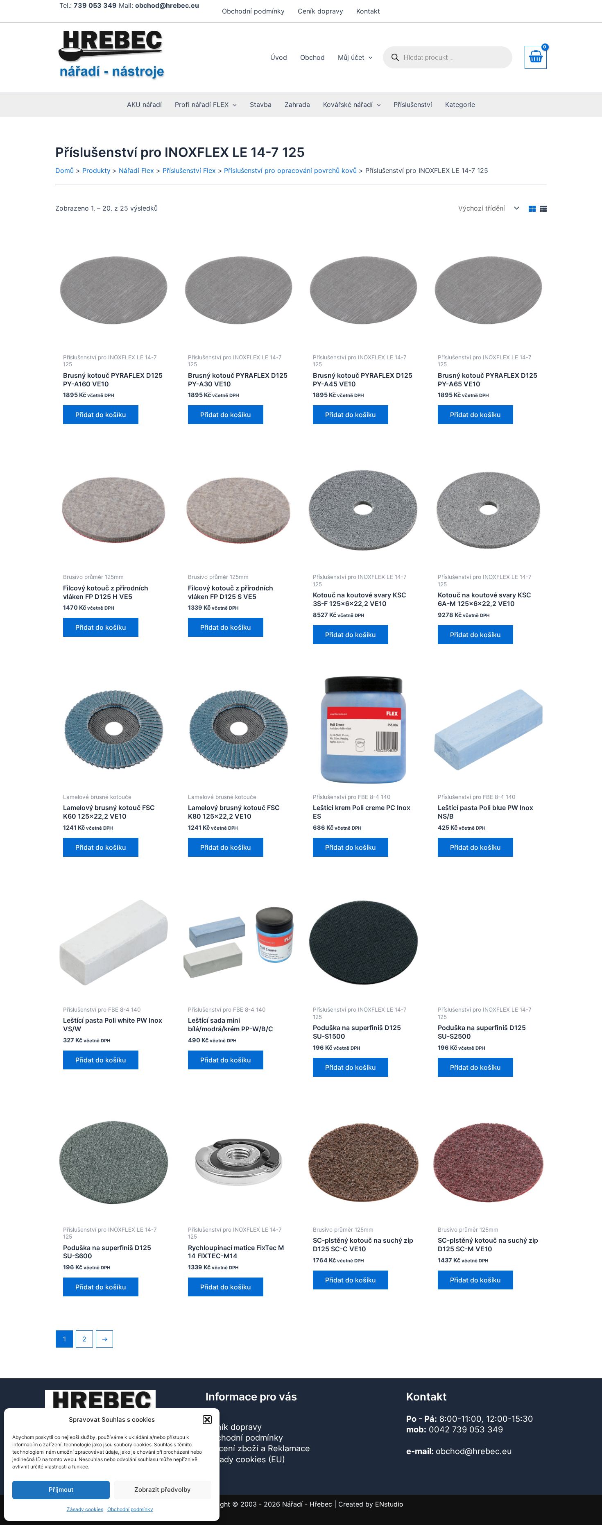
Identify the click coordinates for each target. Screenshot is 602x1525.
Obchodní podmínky (130, 1509)
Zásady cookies (85, 1509)
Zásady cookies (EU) (245, 1459)
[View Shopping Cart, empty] (536, 57)
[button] (207, 1420)
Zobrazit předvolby (162, 1489)
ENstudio (389, 1504)
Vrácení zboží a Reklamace (258, 1448)
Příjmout (61, 1489)
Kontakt (368, 11)
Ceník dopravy (320, 11)
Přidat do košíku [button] (100, 415)
